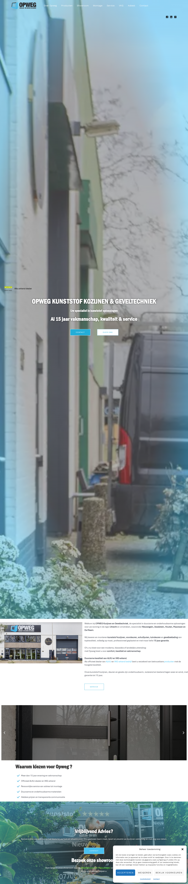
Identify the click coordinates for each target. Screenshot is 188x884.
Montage (97, 5)
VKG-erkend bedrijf (123, 661)
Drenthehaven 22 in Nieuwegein (96, 867)
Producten (67, 5)
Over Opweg (50, 5)
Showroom (83, 5)
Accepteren (125, 872)
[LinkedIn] (171, 17)
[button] (182, 849)
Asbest (131, 5)
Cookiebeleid (145, 879)
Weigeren (144, 872)
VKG (121, 5)
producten (169, 661)
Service (111, 5)
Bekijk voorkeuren (169, 872)
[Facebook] (167, 17)
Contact (156, 879)
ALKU (108, 661)
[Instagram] (175, 17)
